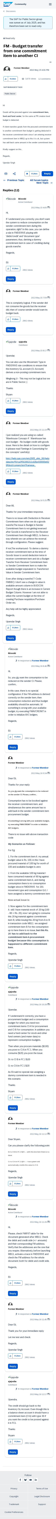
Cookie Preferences (14, 1512)
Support (42, 1504)
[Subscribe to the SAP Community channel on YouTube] (30, 1480)
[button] (6, 78)
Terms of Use (42, 1488)
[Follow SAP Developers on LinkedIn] (36, 1480)
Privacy (14, 1488)
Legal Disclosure (42, 1496)
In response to (33, 661)
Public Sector (10, 94)
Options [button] (49, 62)
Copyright (14, 1496)
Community (20, 4)
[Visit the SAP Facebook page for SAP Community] (20, 1480)
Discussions (11, 11)
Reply (10, 279)
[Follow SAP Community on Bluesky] (25, 1480)
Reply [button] (47, 173)
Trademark (14, 1504)
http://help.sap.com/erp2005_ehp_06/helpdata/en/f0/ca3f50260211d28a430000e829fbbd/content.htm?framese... (27, 462)
